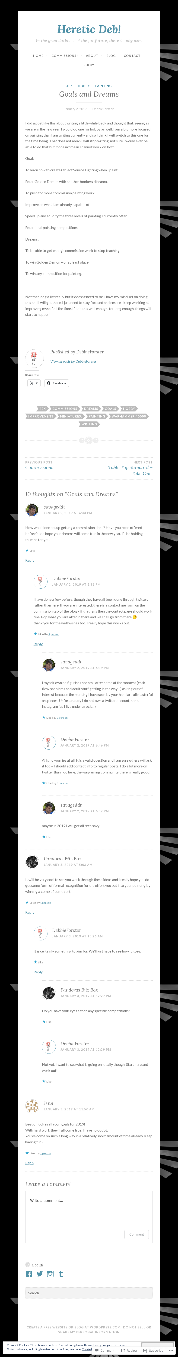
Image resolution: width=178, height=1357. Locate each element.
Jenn (48, 1103)
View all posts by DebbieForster (73, 361)
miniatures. (71, 416)
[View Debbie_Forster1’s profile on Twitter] (40, 1274)
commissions (64, 409)
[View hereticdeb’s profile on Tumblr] (61, 1274)
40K (69, 86)
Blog (111, 56)
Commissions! (64, 56)
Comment (136, 1234)
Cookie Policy (90, 1349)
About (92, 56)
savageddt (54, 507)
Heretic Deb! (89, 29)
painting (103, 86)
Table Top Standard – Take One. (130, 468)
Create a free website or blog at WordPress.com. (74, 1327)
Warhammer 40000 (129, 416)
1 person (53, 634)
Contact (132, 56)
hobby (84, 86)
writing (89, 424)
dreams (91, 409)
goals (110, 409)
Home (38, 56)
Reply (29, 560)
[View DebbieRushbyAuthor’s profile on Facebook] (29, 1274)
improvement (41, 416)
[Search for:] (89, 1293)
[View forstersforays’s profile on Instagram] (51, 1274)
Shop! (88, 65)
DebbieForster (103, 109)
